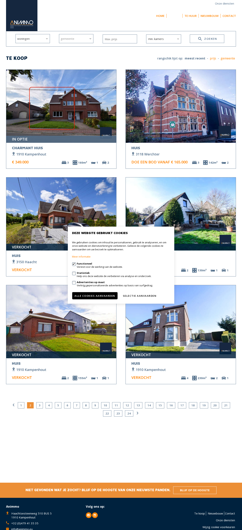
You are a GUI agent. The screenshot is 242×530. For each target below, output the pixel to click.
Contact (229, 16)
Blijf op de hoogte (195, 490)
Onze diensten (224, 3)
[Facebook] (89, 515)
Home (160, 16)
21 (226, 405)
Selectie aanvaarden (140, 295)
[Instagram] (95, 515)
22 (107, 413)
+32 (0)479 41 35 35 (24, 523)
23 (118, 413)
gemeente (228, 58)
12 (127, 405)
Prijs (213, 58)
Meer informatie (81, 256)
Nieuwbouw (210, 16)
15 (160, 405)
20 (215, 405)
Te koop (174, 16)
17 (182, 405)
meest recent (195, 58)
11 (116, 405)
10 (105, 405)
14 (149, 405)
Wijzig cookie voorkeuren (218, 527)
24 (129, 413)
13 (138, 405)
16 (171, 405)
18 (193, 405)
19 (204, 405)
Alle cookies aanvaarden (94, 295)
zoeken (210, 39)
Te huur (191, 16)
